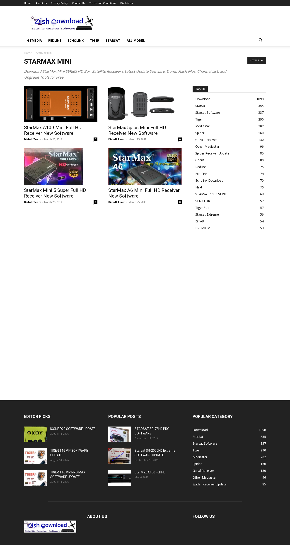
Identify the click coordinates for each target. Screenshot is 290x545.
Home (27, 3)
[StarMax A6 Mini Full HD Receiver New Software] (145, 166)
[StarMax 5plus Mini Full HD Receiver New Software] (145, 104)
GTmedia (34, 40)
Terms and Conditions (102, 3)
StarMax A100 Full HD (150, 472)
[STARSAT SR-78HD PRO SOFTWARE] (119, 434)
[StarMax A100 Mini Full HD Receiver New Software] (60, 104)
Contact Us (78, 3)
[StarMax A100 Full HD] (119, 478)
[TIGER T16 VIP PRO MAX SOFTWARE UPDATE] (35, 478)
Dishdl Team (32, 139)
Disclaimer (126, 3)
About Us (41, 3)
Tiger (94, 40)
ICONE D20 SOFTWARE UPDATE (73, 429)
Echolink (76, 40)
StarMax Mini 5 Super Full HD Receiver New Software (55, 193)
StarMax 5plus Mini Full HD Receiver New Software (137, 130)
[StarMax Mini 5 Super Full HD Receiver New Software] (60, 166)
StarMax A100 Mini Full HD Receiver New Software (53, 130)
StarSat (113, 40)
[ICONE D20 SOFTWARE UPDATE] (35, 434)
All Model (136, 40)
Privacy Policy (59, 3)
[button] (260, 41)
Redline (54, 40)
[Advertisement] (183, 23)
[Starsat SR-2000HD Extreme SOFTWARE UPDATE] (119, 456)
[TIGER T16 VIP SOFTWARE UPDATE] (35, 456)
